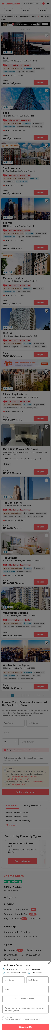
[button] (15, 998)
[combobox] (10, 998)
